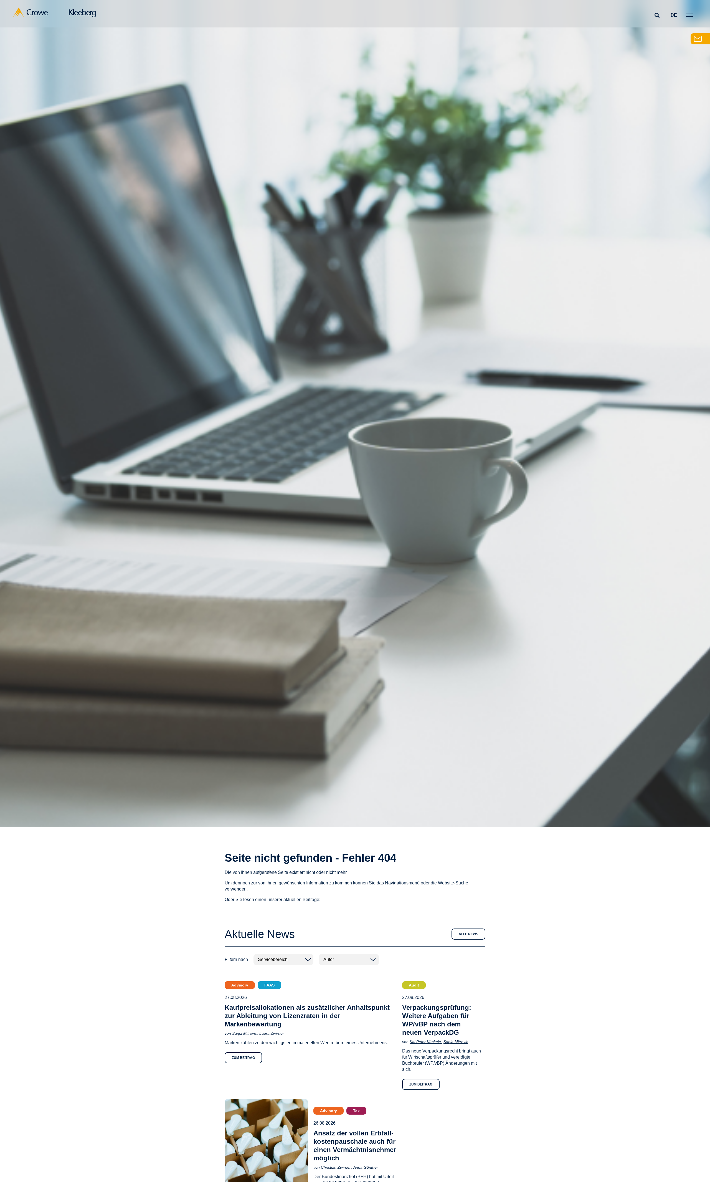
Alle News (468, 934)
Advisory (239, 985)
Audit (414, 985)
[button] (656, 15)
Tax (356, 1111)
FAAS (269, 985)
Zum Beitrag (243, 1058)
